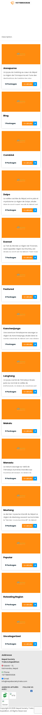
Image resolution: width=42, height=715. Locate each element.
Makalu (7, 423)
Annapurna (10, 68)
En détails (28, 84)
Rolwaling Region (13, 596)
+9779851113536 (22, 3)
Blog (6, 115)
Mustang (8, 510)
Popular (7, 557)
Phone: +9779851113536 (8, 673)
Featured (8, 289)
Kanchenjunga (11, 328)
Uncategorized (12, 636)
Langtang (9, 375)
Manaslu (8, 462)
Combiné (8, 155)
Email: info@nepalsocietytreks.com (14, 680)
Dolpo (6, 194)
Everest (7, 241)
